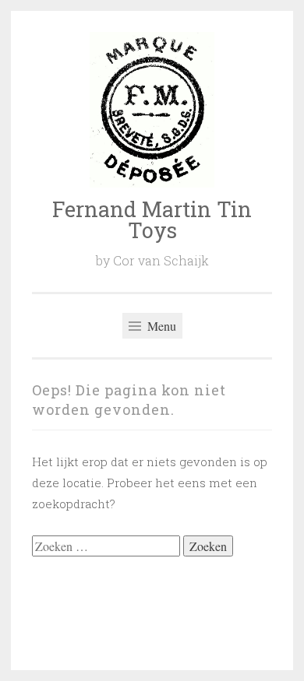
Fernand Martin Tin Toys (152, 219)
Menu (160, 326)
